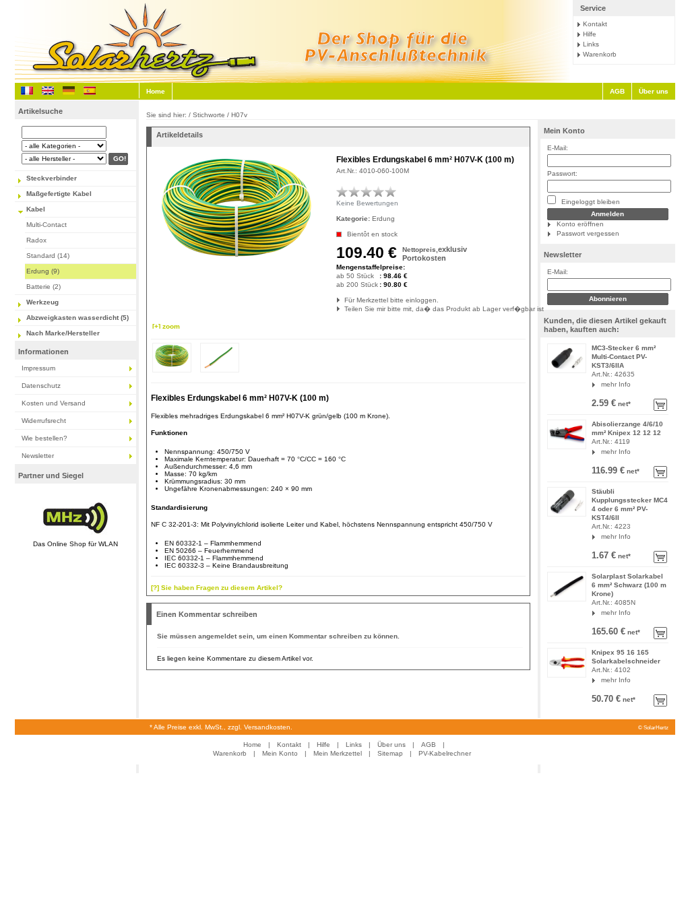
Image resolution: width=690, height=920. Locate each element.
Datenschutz (41, 385)
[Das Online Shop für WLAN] (75, 535)
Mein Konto (564, 131)
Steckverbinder (51, 178)
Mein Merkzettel (337, 753)
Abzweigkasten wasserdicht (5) (77, 317)
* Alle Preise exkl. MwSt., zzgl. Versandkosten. (221, 727)
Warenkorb (600, 54)
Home (155, 91)
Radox (36, 240)
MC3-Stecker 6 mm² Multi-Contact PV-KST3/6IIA (624, 356)
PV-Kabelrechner (444, 753)
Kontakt (595, 24)
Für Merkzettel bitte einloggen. (345, 300)
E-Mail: (557, 148)
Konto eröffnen (580, 224)
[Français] (27, 91)
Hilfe (589, 34)
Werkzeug (42, 302)
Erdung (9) (42, 271)
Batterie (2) (43, 286)
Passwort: (562, 173)
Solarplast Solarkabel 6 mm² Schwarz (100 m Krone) (629, 584)
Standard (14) (47, 255)
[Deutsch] (68, 91)
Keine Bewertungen (367, 203)
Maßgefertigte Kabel (59, 193)
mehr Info (616, 384)
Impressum (38, 368)
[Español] (89, 91)
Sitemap (390, 753)
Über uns (653, 91)
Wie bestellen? (44, 438)
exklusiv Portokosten (434, 253)
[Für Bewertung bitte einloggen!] (342, 191)
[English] (48, 91)
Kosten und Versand (54, 403)
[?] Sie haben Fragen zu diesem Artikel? (216, 587)
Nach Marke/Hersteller (63, 333)
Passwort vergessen (588, 233)
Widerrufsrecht (44, 420)
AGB (617, 91)
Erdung (383, 218)
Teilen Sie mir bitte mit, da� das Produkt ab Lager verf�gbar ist (345, 309)
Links (591, 44)
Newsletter (38, 455)
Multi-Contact (46, 224)
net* (623, 403)
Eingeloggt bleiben (589, 201)
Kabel (35, 209)
